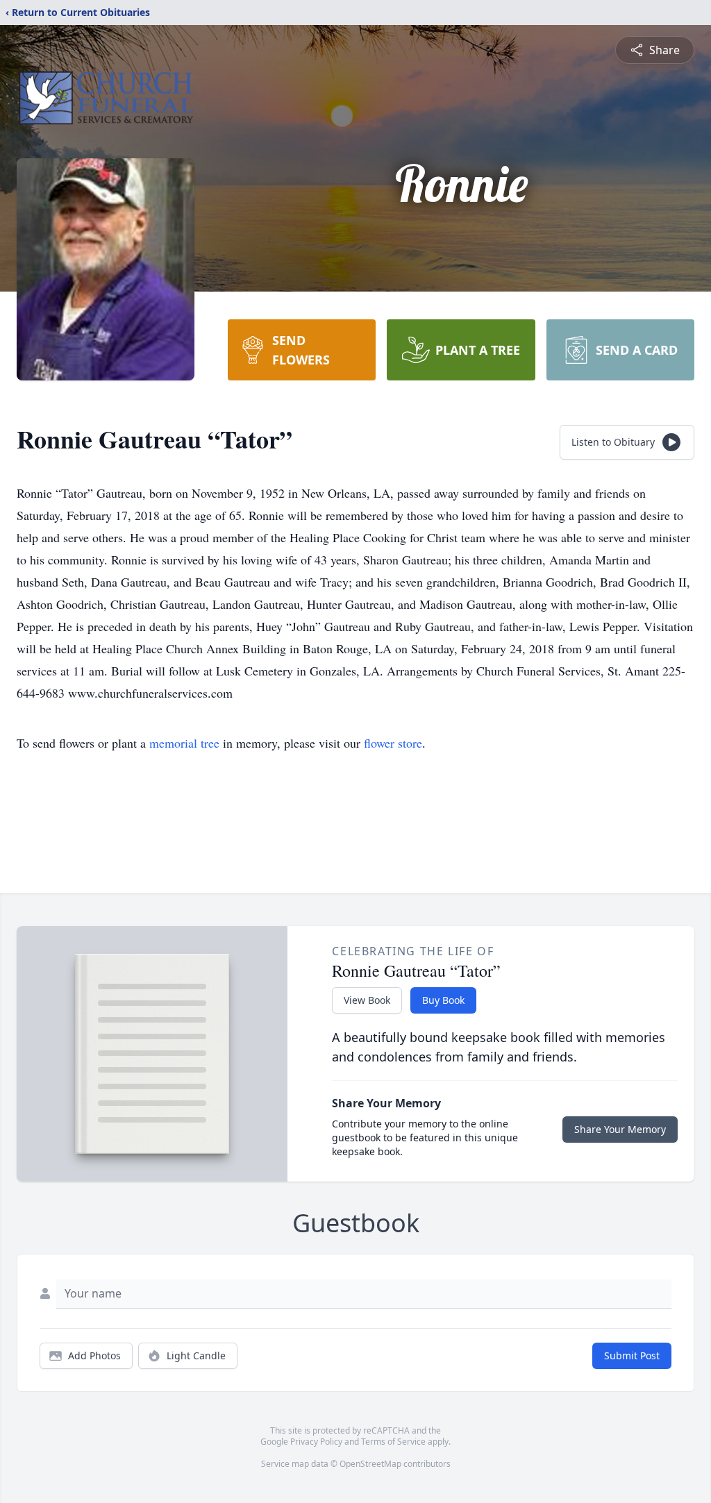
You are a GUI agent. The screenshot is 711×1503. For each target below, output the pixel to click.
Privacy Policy (316, 1441)
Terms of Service (393, 1441)
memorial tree (184, 742)
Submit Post (632, 1355)
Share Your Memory (620, 1129)
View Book (367, 1000)
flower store (393, 742)
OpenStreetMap (370, 1464)
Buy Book (443, 1000)
